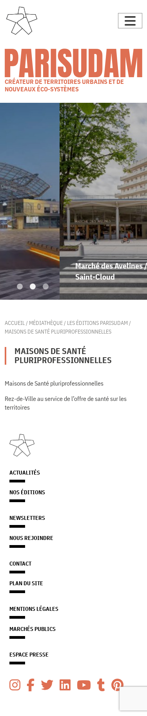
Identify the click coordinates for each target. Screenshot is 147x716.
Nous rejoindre (31, 538)
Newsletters (27, 517)
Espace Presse (29, 654)
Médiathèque (46, 322)
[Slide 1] (20, 286)
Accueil (15, 322)
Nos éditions (27, 492)
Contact (20, 563)
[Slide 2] (33, 286)
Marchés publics (32, 629)
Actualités (24, 472)
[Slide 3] (46, 286)
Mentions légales (33, 608)
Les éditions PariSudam (97, 322)
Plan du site (26, 583)
